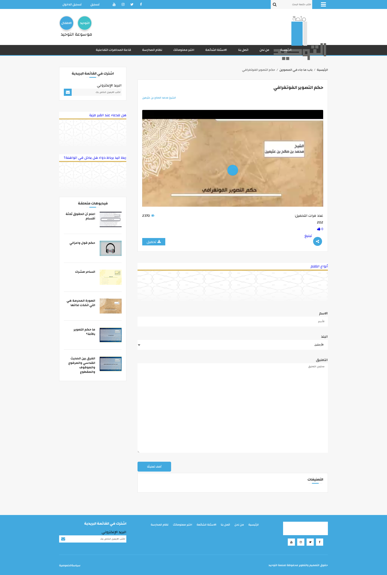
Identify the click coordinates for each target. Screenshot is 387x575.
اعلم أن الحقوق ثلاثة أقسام (80, 216)
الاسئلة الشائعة (216, 50)
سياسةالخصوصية (69, 565)
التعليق (322, 359)
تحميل (151, 241)
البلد (324, 336)
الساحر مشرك (85, 272)
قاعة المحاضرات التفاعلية (113, 50)
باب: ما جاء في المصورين (296, 70)
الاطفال (66, 23)
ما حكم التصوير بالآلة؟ (84, 331)
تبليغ (308, 235)
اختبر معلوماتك (183, 50)
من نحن (264, 50)
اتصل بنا (243, 50)
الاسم (323, 313)
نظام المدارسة (152, 50)
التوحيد (85, 23)
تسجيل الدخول (72, 4)
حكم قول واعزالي (82, 243)
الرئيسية (285, 50)
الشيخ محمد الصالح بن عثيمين (159, 97)
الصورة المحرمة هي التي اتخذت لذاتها (81, 302)
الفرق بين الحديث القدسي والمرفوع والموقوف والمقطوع (81, 365)
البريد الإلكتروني (109, 85)
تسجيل (94, 4)
